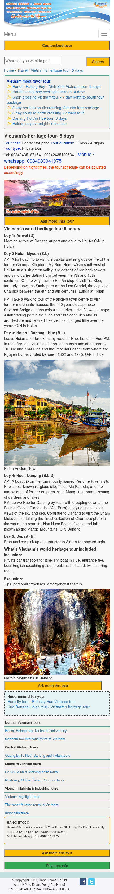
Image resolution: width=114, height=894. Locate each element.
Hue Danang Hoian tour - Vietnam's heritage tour (48, 706)
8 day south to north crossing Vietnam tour (48, 113)
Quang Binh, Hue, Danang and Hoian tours (37, 755)
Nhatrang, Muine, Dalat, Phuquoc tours (35, 779)
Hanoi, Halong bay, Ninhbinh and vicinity (36, 730)
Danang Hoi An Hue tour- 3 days (39, 118)
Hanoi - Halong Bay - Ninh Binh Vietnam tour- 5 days (56, 86)
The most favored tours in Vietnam (31, 804)
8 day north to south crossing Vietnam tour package (55, 107)
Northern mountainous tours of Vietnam (35, 738)
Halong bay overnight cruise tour (39, 123)
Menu (10, 33)
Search (98, 61)
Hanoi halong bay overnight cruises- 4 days (48, 91)
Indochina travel (17, 812)
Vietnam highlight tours (22, 796)
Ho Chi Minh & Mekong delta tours (31, 771)
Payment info (57, 865)
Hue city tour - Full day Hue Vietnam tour (41, 701)
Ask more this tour (53, 685)
